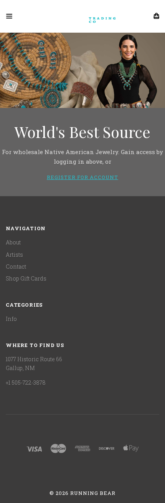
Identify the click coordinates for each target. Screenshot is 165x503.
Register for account (82, 177)
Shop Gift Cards (26, 278)
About (13, 242)
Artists (14, 254)
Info (11, 318)
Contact (16, 266)
